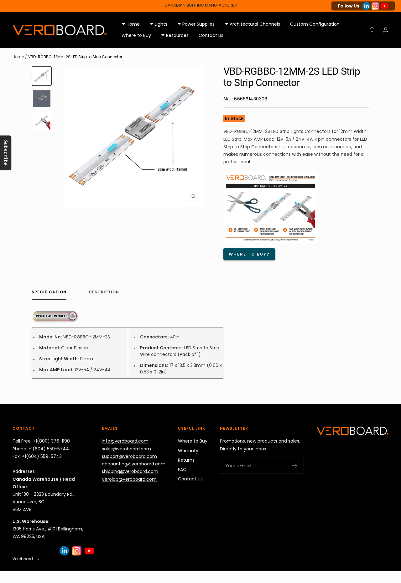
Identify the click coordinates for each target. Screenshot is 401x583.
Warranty (188, 451)
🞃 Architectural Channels (252, 24)
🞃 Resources (175, 36)
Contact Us (211, 36)
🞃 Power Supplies (196, 24)
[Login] (385, 30)
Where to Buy (136, 36)
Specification (49, 292)
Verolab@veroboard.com (129, 479)
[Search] (372, 30)
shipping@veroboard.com (130, 471)
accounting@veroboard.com (133, 464)
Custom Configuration (315, 24)
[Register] (295, 466)
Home (18, 56)
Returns (186, 460)
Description (104, 292)
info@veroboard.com (125, 441)
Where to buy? (249, 254)
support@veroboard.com (129, 456)
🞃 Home (131, 24)
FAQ (182, 469)
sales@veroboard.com (126, 449)
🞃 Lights (158, 24)
